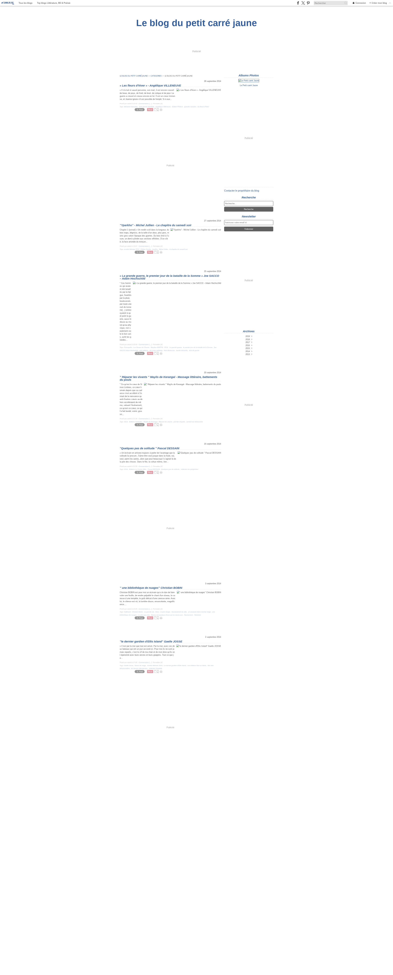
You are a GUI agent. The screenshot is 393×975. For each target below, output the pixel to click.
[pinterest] (308, 3)
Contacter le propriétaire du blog (241, 190)
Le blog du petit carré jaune (134, 76)
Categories (156, 76)
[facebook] (298, 3)
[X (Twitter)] (303, 3)
